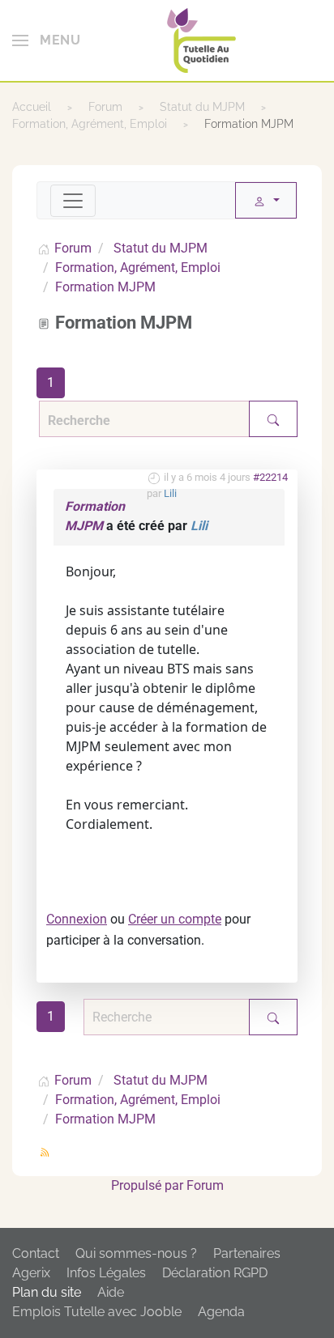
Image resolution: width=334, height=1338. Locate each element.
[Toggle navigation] (73, 201)
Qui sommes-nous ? (136, 1253)
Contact (35, 1253)
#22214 (270, 477)
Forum (205, 1185)
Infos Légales (106, 1273)
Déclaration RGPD (215, 1273)
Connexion (76, 919)
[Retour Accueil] (201, 40)
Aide (110, 1292)
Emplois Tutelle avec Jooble (97, 1311)
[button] (46, 40)
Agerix (31, 1273)
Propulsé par (148, 1185)
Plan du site (46, 1292)
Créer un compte (174, 919)
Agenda (221, 1311)
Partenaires (246, 1253)
